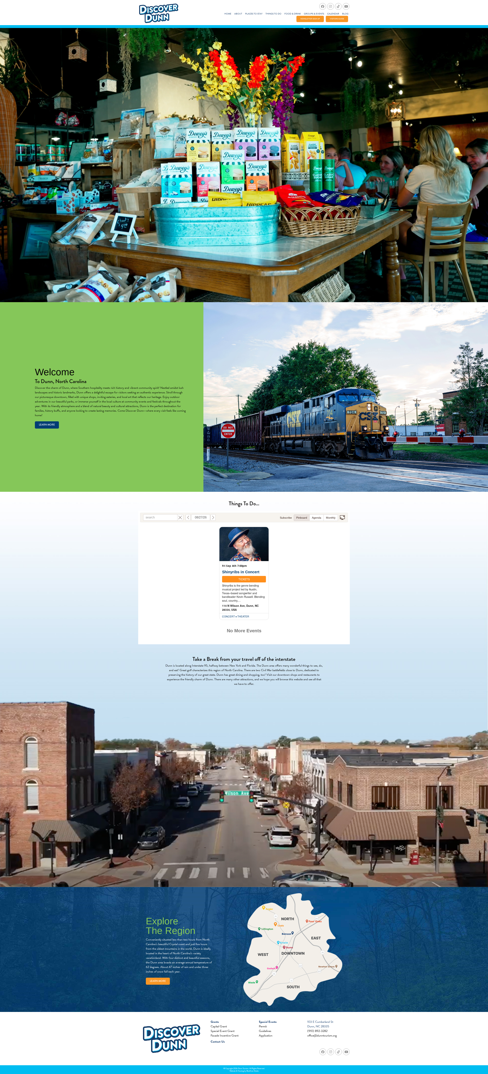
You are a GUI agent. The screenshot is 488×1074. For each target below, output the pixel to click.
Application (265, 1035)
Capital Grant (219, 1026)
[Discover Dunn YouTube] (346, 6)
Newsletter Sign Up (310, 19)
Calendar (333, 13)
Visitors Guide (337, 19)
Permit (263, 1026)
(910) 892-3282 (317, 1031)
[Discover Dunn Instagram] (330, 6)
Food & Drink (292, 13)
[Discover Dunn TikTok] (338, 6)
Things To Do (273, 13)
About (238, 13)
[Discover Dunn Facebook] (322, 6)
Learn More (47, 424)
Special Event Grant (222, 1031)
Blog (345, 13)
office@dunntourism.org (322, 1035)
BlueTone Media (252, 1070)
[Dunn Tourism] (158, 13)
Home (227, 13)
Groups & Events (314, 13)
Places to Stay (253, 13)
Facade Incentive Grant (224, 1035)
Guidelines (265, 1031)
